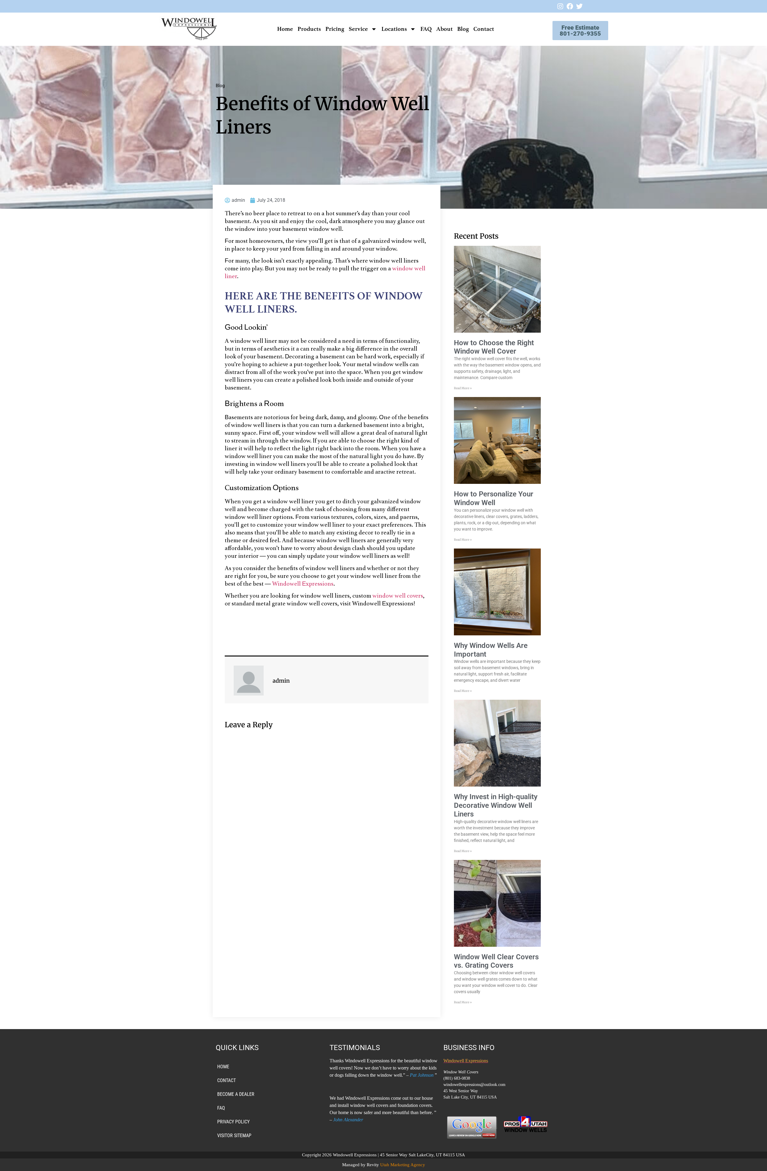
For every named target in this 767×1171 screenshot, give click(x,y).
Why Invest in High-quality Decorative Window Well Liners (495, 805)
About (444, 29)
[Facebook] (570, 6)
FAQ (426, 29)
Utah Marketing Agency (402, 1164)
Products (309, 29)
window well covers (397, 596)
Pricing (334, 29)
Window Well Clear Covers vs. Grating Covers (496, 961)
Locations (394, 29)
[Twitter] (579, 6)
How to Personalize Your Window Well (493, 498)
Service (358, 29)
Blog (463, 29)
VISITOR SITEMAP (234, 1135)
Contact (483, 29)
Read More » (463, 388)
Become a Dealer (235, 1094)
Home (285, 29)
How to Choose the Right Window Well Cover (494, 347)
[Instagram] (560, 6)
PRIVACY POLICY (233, 1122)
